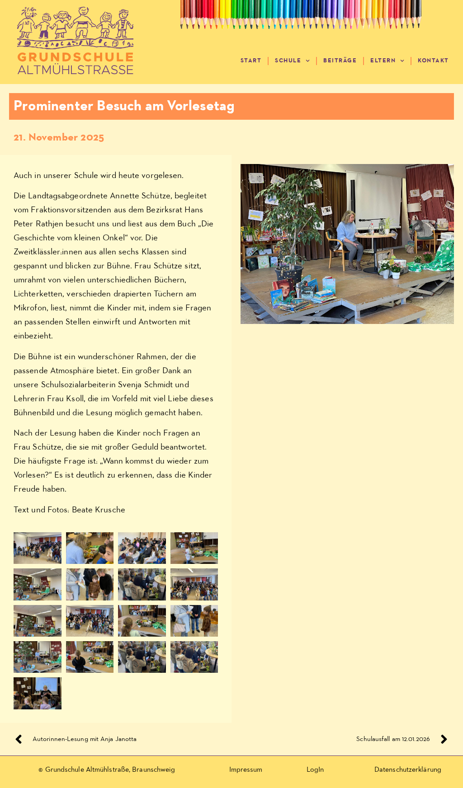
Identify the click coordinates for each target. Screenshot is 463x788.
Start (251, 61)
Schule (288, 61)
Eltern (383, 61)
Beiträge (340, 61)
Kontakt (433, 61)
